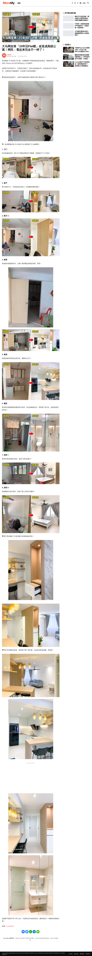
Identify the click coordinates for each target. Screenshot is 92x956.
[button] (88, 3)
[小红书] (83, 3)
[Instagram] (75, 3)
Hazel (9, 54)
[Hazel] (4, 55)
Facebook (10, 926)
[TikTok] (77, 3)
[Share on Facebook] (23, 931)
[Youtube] (80, 3)
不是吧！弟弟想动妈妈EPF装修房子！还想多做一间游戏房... (82, 25)
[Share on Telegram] (34, 931)
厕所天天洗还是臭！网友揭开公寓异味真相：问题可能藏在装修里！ (82, 18)
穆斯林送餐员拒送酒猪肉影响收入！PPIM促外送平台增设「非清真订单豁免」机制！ (82, 57)
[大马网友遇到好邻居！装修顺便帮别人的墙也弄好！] (68, 33)
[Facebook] (72, 3)
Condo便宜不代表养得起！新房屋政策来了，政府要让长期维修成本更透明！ (82, 64)
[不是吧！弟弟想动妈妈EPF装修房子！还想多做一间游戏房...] (68, 26)
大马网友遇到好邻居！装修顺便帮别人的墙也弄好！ (82, 33)
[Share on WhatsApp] (30, 931)
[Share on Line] (38, 931)
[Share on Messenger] (26, 931)
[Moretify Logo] (9, 3)
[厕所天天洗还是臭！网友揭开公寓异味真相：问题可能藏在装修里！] (68, 18)
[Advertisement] (30, 777)
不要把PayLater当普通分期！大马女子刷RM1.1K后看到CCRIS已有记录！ (82, 49)
